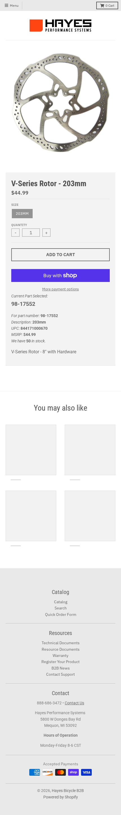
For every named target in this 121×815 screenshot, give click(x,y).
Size (15, 205)
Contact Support (60, 674)
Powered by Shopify (60, 797)
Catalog (60, 601)
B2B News (60, 668)
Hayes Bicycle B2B (68, 790)
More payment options (60, 289)
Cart (110, 5)
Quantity (19, 225)
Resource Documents (61, 649)
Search (61, 608)
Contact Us (74, 703)
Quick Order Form (60, 614)
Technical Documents (61, 642)
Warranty (60, 655)
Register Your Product (60, 661)
